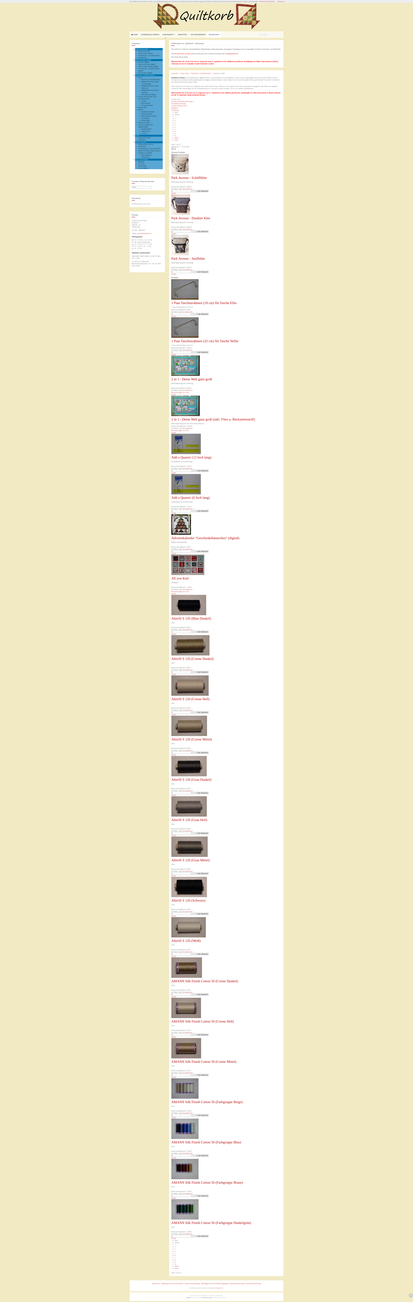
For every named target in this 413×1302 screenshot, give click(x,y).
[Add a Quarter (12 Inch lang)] (186, 444)
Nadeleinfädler (146, 129)
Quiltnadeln (145, 118)
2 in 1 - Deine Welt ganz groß (191, 379)
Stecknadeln (145, 120)
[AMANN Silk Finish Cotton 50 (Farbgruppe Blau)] (185, 1129)
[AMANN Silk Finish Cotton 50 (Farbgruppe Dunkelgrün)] (185, 1209)
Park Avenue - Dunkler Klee (190, 218)
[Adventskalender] (181, 524)
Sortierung (174, 110)
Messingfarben (146, 155)
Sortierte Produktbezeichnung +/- (182, 101)
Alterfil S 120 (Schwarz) (188, 900)
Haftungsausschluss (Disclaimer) (172, 1284)
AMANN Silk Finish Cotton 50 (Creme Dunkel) (204, 981)
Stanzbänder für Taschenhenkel (149, 149)
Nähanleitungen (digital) (143, 60)
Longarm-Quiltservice (150, 34)
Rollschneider (146, 103)
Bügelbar (141, 162)
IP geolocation (219, 1288)
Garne (140, 77)
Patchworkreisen (198, 34)
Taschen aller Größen (145, 53)
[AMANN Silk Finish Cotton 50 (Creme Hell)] (186, 1008)
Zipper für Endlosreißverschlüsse (149, 151)
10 (175, 136)
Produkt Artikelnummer (179, 106)
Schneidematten (147, 105)
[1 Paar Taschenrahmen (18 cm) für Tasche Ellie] (185, 289)
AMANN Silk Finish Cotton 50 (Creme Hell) (202, 1021)
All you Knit (180, 578)
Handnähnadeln (147, 114)
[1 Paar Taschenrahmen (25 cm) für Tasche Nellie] (185, 327)
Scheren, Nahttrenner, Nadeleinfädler (145, 126)
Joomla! (189, 1298)
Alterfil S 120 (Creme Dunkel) (192, 659)
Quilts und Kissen (144, 51)
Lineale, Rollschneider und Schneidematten (147, 98)
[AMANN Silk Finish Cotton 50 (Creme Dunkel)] (186, 967)
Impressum (156, 1284)
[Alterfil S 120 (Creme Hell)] (190, 685)
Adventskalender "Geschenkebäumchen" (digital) (205, 538)
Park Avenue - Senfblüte (188, 258)
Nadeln (140, 110)
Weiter (177, 138)
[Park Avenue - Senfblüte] (180, 245)
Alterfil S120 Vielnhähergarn (150, 79)
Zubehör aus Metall (145, 153)
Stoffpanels (142, 140)
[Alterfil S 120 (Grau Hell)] (189, 806)
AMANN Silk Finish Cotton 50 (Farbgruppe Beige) (207, 1102)
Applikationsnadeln (148, 112)
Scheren (144, 133)
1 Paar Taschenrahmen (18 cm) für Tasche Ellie (204, 303)
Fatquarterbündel (144, 138)
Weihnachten (142, 58)
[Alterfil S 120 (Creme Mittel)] (189, 726)
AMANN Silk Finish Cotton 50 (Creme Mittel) (203, 1062)
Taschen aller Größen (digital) (148, 66)
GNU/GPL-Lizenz (207, 1298)
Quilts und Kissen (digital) (146, 64)
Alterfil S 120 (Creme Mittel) (191, 739)
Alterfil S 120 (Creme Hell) (190, 699)
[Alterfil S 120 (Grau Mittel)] (189, 846)
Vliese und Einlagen (141, 159)
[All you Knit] (187, 565)
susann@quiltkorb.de (231, 53)
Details (173, 193)
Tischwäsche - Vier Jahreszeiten (149, 55)
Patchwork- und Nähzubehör (201, 73)
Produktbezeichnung (178, 104)
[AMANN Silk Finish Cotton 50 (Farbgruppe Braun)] (185, 1169)
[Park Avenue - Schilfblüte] (180, 164)
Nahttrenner (145, 131)
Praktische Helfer (144, 122)
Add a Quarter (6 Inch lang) (190, 498)
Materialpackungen (141, 49)
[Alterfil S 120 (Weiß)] (188, 927)
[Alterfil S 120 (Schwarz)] (189, 887)
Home (135, 34)
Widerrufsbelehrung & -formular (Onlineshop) (245, 1284)
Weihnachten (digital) (145, 73)
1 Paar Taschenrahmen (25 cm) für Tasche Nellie (204, 341)
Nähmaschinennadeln (148, 116)
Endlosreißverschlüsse (146, 144)
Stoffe (137, 136)
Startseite (174, 73)
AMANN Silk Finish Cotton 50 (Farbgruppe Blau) (206, 1142)
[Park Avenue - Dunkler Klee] (180, 204)
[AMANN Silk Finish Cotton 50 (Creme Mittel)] (186, 1048)
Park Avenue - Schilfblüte (189, 178)
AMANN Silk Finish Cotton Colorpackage (150, 83)
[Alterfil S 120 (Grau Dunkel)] (189, 766)
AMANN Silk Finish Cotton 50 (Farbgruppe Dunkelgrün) (211, 1223)
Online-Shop (214, 34)
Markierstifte (142, 107)
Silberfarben (145, 157)
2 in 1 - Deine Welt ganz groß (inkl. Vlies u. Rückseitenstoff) (213, 419)
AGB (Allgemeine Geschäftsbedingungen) (215, 1284)
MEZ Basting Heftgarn (148, 94)
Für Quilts (141, 164)
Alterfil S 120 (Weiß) (186, 941)
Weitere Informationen (267, 1)
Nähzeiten (182, 34)
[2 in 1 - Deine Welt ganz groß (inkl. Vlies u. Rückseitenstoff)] (185, 406)
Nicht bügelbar (143, 168)
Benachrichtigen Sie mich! (180, 392)
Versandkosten (187, 189)
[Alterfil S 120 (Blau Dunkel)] (188, 605)
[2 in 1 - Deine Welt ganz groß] (185, 365)
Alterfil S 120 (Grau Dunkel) (191, 779)
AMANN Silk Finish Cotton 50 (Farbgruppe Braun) (207, 1182)
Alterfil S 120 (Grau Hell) (189, 820)
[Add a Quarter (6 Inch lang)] (186, 484)
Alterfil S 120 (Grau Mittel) (190, 860)
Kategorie (174, 108)
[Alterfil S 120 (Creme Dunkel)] (190, 645)
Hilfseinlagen (142, 166)
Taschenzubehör (140, 142)
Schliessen (281, 1)
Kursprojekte (168, 34)
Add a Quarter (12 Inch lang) (191, 457)
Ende (176, 140)
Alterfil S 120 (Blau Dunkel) (191, 618)
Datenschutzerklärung (192, 1284)
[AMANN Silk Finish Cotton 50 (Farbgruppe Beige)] (185, 1088)
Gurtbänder (142, 146)
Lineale (143, 101)
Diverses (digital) (143, 62)
